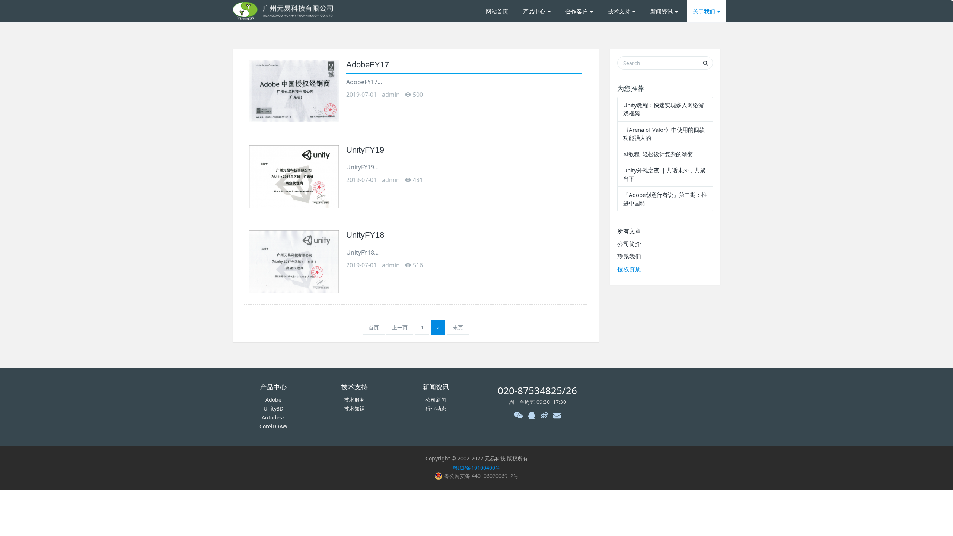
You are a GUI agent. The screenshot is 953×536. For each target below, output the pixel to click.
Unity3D (273, 408)
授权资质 (629, 269)
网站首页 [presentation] (497, 11)
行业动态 (435, 408)
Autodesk (273, 417)
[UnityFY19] (294, 175)
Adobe (273, 399)
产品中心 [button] (535, 11)
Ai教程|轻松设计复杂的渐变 (658, 154)
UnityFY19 (365, 149)
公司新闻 (435, 399)
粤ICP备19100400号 (476, 467)
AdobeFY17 (367, 64)
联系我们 (629, 256)
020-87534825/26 (537, 390)
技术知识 (354, 408)
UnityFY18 (365, 235)
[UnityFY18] (294, 261)
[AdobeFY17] (294, 90)
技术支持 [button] (620, 11)
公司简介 (629, 244)
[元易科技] (283, 11)
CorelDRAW (273, 426)
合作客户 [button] (577, 11)
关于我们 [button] (705, 11)
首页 (374, 327)
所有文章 (629, 231)
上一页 (400, 327)
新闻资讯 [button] (662, 11)
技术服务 (354, 399)
